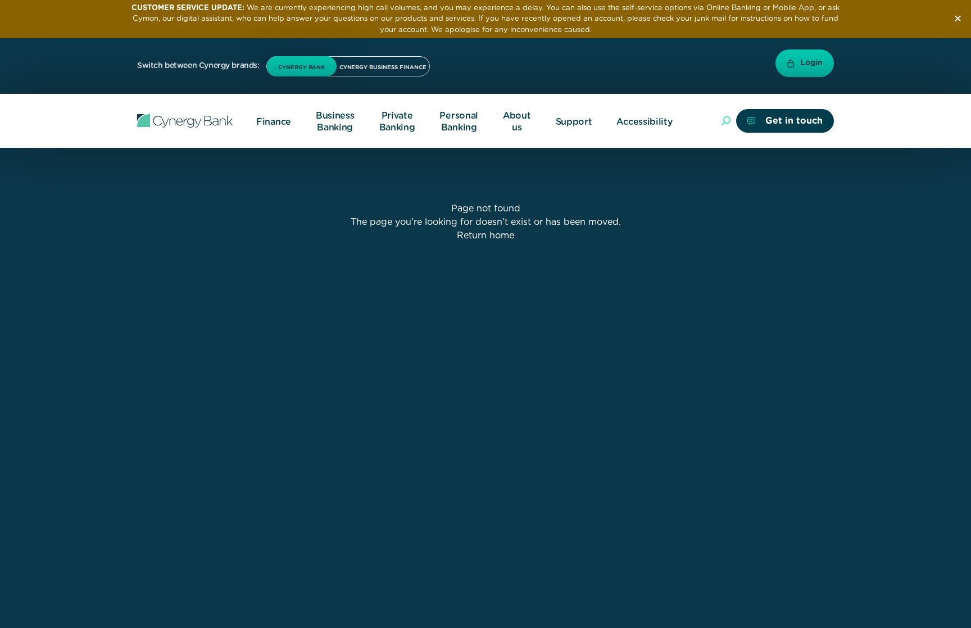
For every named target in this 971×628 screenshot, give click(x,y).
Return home (485, 235)
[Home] (185, 121)
